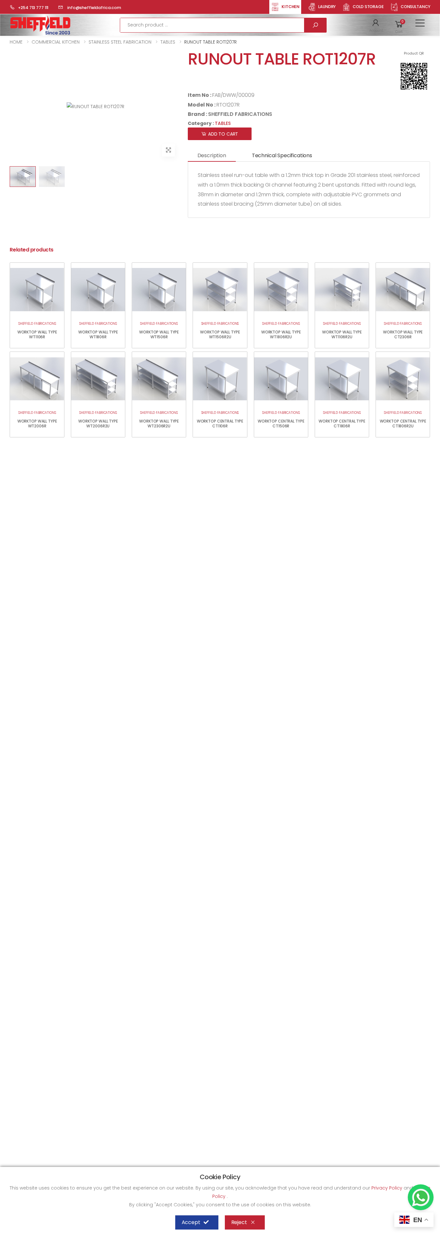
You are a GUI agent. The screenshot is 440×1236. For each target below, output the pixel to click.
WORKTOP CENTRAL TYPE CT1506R (281, 423)
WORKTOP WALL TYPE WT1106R (37, 334)
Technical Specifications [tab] (282, 155)
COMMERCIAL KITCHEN (56, 42)
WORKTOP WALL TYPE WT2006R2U (98, 423)
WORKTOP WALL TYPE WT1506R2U (220, 334)
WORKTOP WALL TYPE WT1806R (98, 334)
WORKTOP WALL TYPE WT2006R (37, 423)
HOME (16, 42)
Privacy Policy (387, 1188)
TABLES (167, 42)
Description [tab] (211, 155)
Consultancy (415, 6)
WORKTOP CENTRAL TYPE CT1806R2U (403, 423)
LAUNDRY (327, 6)
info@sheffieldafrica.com (93, 7)
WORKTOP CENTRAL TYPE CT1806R (342, 423)
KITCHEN (291, 6)
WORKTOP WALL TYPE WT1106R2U (342, 334)
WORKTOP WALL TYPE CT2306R (403, 334)
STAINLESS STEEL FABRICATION (120, 42)
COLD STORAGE (368, 6)
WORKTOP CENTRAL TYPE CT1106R (220, 423)
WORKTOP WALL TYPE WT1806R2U (281, 334)
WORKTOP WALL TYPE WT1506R (159, 334)
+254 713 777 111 (33, 7)
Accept (191, 1222)
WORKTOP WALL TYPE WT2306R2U (159, 423)
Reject (239, 1222)
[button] (376, 25)
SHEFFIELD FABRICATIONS (240, 114)
